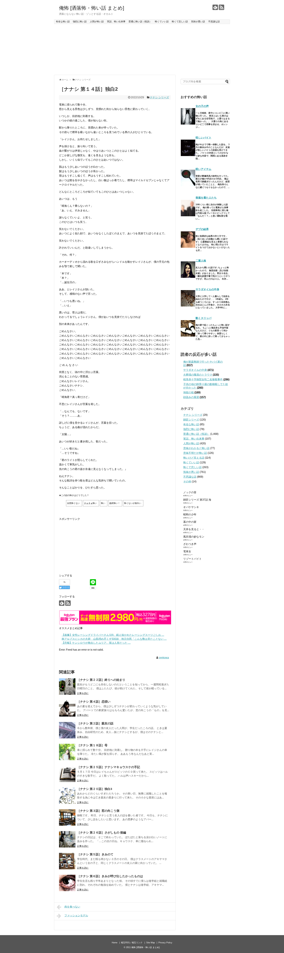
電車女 (187, 551)
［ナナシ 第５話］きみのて (95, 854)
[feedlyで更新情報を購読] (215, 7)
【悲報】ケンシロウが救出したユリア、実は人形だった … (96, 642)
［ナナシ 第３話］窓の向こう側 (98, 810)
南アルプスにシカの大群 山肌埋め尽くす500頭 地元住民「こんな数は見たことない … (114, 638)
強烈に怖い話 (80, 21)
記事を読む (83, 693)
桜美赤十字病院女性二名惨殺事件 (206, 379)
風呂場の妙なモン (193, 536)
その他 (187, 481)
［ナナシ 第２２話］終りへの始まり (101, 679)
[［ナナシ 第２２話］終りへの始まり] (67, 686)
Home (114, 942)
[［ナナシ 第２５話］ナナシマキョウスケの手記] (67, 774)
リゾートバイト (192, 558)
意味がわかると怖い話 (196, 448)
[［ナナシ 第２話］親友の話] (67, 730)
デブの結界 (202, 229)
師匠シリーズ (191, 419)
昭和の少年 (189, 514)
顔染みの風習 (194, 397)
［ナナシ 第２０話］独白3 (94, 789)
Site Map (150, 942)
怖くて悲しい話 (180, 21)
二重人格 (201, 260)
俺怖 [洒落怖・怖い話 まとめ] (91, 8)
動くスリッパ (203, 318)
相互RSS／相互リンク (131, 942)
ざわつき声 (189, 544)
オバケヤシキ (191, 507)
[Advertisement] (142, 49)
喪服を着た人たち (206, 197)
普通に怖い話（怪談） (140, 21)
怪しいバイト (203, 137)
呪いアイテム (203, 169)
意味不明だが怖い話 (195, 453)
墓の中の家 (189, 521)
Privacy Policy (165, 942)
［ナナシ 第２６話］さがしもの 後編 (101, 832)
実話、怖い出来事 (116, 21)
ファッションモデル (76, 915)
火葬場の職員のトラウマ (201, 374)
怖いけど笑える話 (193, 457)
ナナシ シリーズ (159, 97)
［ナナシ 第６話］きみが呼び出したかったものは (110, 876)
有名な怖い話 (63, 21)
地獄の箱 (192, 392)
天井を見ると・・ (193, 529)
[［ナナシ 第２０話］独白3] (67, 795)
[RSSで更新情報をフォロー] (221, 7)
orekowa (164, 657)
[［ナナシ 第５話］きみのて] (67, 861)
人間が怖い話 (97, 21)
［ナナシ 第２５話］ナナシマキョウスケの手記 (108, 767)
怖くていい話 (162, 21)
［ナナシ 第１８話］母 (92, 745)
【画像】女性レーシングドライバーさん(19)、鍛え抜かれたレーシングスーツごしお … (113, 635)
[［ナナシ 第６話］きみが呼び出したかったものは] (67, 883)
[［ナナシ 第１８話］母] (67, 752)
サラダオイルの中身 (207, 289)
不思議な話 (214, 21)
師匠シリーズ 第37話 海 (197, 499)
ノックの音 (189, 492)
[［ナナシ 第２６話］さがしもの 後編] (67, 839)
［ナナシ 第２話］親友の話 (95, 723)
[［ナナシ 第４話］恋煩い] (67, 708)
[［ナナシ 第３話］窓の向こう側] (67, 817)
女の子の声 (202, 106)
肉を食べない (72, 906)
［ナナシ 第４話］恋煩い (93, 701)
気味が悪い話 (198, 21)
